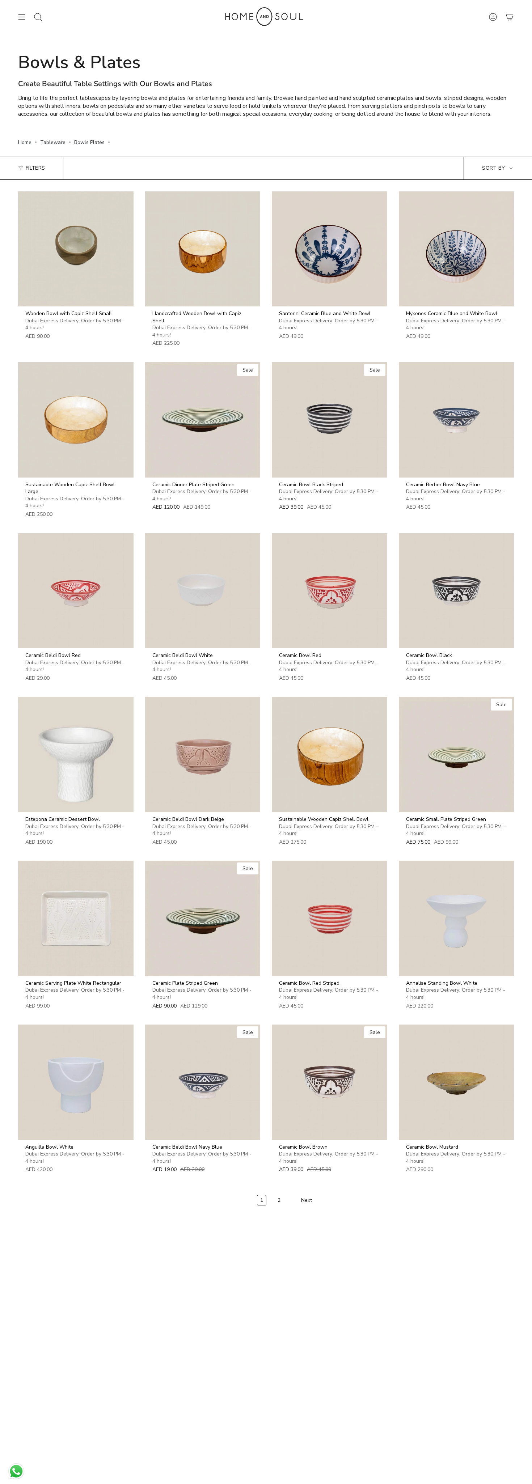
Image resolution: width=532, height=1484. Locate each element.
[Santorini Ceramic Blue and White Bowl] (329, 249)
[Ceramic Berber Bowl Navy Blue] (456, 420)
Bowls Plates (89, 142)
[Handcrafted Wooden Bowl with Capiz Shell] (203, 249)
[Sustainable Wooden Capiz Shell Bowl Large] (76, 420)
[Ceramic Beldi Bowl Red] (76, 591)
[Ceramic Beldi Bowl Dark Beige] (203, 754)
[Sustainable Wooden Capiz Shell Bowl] (329, 754)
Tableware (53, 142)
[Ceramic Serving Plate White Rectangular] (76, 918)
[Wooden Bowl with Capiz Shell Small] (76, 249)
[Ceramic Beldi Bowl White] (203, 591)
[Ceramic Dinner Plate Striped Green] (203, 420)
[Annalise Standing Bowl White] (456, 918)
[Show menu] (21, 17)
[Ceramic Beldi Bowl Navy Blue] (203, 1082)
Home (24, 142)
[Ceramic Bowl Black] (456, 591)
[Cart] (509, 17)
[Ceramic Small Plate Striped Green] (456, 754)
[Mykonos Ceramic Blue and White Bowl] (456, 249)
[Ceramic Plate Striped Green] (203, 918)
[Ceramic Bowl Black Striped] (329, 420)
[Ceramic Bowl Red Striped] (329, 918)
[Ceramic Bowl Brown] (329, 1082)
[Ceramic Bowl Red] (329, 591)
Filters (35, 168)
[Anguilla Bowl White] (76, 1082)
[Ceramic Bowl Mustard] (456, 1082)
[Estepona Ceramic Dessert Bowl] (76, 754)
